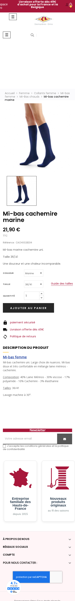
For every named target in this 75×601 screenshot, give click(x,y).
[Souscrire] (64, 439)
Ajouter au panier (28, 308)
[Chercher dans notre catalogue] (32, 35)
